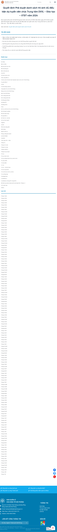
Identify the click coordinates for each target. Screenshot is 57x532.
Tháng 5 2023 (4, 281)
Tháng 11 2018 (4, 386)
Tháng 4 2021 (4, 337)
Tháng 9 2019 (4, 368)
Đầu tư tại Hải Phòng (5, 93)
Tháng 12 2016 (4, 433)
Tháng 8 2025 (4, 220)
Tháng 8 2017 (4, 415)
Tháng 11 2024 (4, 240)
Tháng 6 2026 (4, 198)
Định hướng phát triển (5, 95)
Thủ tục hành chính (5, 156)
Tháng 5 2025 (4, 227)
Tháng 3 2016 (4, 454)
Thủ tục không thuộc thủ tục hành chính (9, 158)
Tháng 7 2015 (4, 467)
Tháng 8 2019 (4, 371)
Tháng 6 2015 (4, 469)
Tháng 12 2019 (4, 366)
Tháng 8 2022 (4, 301)
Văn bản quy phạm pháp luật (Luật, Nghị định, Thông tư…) (13, 183)
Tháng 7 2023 (4, 276)
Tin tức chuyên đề (5, 169)
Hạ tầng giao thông (5, 100)
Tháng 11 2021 (4, 321)
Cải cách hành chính (5, 75)
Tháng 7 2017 (4, 418)
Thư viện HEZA (4, 160)
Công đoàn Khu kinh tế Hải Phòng (8, 88)
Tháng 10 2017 (4, 411)
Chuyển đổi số (4, 82)
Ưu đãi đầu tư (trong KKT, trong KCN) (8, 180)
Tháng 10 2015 (4, 465)
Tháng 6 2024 (4, 252)
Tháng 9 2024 (4, 245)
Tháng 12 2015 (4, 460)
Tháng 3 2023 (4, 285)
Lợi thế (2, 124)
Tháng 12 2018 (4, 384)
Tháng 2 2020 (4, 362)
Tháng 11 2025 (4, 214)
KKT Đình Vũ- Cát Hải (5, 118)
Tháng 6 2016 (4, 447)
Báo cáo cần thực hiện (5, 66)
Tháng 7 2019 (4, 373)
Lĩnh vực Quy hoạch (5, 120)
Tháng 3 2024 (4, 258)
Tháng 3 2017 (4, 427)
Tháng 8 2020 (4, 353)
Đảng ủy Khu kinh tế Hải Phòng (7, 91)
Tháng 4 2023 (4, 283)
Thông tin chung (4, 147)
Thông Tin (3, 142)
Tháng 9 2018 (4, 391)
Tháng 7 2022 (4, 303)
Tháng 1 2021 (3, 344)
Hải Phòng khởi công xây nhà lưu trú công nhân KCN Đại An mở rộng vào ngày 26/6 (22, 43)
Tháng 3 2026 (4, 205)
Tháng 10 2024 (4, 243)
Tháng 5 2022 (4, 308)
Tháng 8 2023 (4, 274)
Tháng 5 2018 (4, 400)
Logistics (3, 122)
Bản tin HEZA (3, 64)
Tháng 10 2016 (4, 438)
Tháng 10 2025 (4, 216)
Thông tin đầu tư (4, 149)
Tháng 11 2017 (4, 409)
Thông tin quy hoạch (5, 151)
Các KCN (3, 73)
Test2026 (3, 138)
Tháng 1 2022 (4, 317)
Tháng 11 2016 (4, 436)
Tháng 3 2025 (4, 231)
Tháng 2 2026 (4, 207)
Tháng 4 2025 (4, 229)
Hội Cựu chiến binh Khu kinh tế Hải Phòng (9, 109)
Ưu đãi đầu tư (4, 178)
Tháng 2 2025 (4, 234)
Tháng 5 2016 (4, 449)
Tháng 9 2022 (4, 299)
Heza (2, 106)
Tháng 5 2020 (4, 359)
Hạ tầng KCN (3, 102)
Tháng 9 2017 (4, 413)
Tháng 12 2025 (4, 211)
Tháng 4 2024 (4, 256)
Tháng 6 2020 (4, 357)
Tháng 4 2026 (4, 202)
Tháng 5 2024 (4, 254)
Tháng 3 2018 (4, 404)
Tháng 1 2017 (3, 431)
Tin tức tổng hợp (4, 174)
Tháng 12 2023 (4, 265)
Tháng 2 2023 (4, 288)
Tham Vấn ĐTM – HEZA (6, 140)
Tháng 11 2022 (4, 294)
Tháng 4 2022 (4, 310)
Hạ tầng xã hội (4, 104)
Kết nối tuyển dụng (5, 113)
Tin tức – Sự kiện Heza (5, 167)
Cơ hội (2, 84)
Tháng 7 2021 (4, 330)
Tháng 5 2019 (4, 377)
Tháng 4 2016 (4, 451)
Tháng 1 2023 (4, 290)
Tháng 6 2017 (4, 420)
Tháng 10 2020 (4, 350)
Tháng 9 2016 (4, 440)
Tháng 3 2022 (4, 312)
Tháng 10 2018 (4, 388)
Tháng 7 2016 (4, 445)
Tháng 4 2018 (4, 402)
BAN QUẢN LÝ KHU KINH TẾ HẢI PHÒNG (11, 1)
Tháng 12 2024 (4, 238)
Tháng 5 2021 (4, 335)
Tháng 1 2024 (4, 263)
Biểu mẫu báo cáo (5, 70)
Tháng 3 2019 (4, 380)
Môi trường (3, 129)
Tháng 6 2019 (4, 375)
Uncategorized (4, 176)
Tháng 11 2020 (4, 348)
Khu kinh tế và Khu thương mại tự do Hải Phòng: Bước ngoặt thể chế (19, 41)
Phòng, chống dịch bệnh (6, 133)
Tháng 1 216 (3, 474)
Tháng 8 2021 (4, 328)
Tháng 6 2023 (4, 279)
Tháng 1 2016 (3, 458)
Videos (2, 187)
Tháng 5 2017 (4, 422)
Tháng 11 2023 (4, 267)
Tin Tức (2, 165)
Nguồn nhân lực (4, 131)
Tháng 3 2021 (4, 339)
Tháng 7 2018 (4, 395)
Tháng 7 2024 (4, 249)
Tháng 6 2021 (4, 332)
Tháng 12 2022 (4, 292)
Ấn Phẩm (3, 61)
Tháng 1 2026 (4, 209)
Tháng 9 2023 (4, 272)
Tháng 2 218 (3, 472)
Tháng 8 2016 (4, 442)
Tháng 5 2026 (4, 200)
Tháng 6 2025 (4, 225)
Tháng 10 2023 (4, 270)
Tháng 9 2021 (4, 326)
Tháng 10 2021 (4, 323)
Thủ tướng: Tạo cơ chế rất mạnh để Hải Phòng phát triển (16, 50)
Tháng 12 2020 (4, 346)
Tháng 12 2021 (4, 319)
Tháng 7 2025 (4, 223)
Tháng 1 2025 (4, 236)
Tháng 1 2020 (4, 364)
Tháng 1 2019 (3, 382)
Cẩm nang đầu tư (5, 77)
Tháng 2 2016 (4, 456)
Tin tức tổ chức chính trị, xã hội (7, 171)
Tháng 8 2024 (4, 247)
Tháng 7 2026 (4, 196)
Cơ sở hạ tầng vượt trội (6, 86)
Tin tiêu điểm (4, 162)
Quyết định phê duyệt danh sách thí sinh (20, 26)
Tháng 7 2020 (4, 355)
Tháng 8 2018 (4, 393)
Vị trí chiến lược (4, 185)
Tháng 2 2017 (4, 429)
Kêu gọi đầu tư (4, 115)
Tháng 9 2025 (4, 218)
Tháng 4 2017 (4, 424)
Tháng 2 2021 (4, 341)
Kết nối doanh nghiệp (5, 111)
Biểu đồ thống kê (4, 68)
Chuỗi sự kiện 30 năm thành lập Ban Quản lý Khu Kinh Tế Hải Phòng (15, 79)
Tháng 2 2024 (4, 261)
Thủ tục (2, 153)
